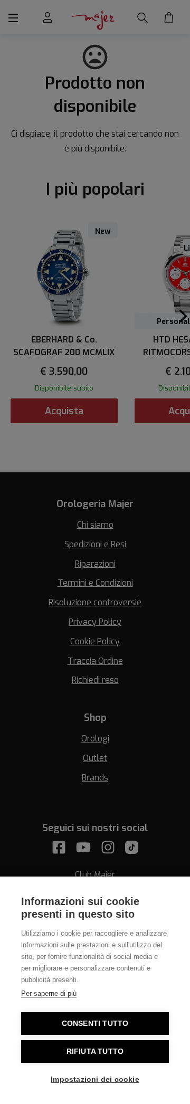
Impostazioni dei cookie (95, 1079)
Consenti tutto (95, 1023)
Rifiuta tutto (95, 1051)
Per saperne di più (49, 993)
